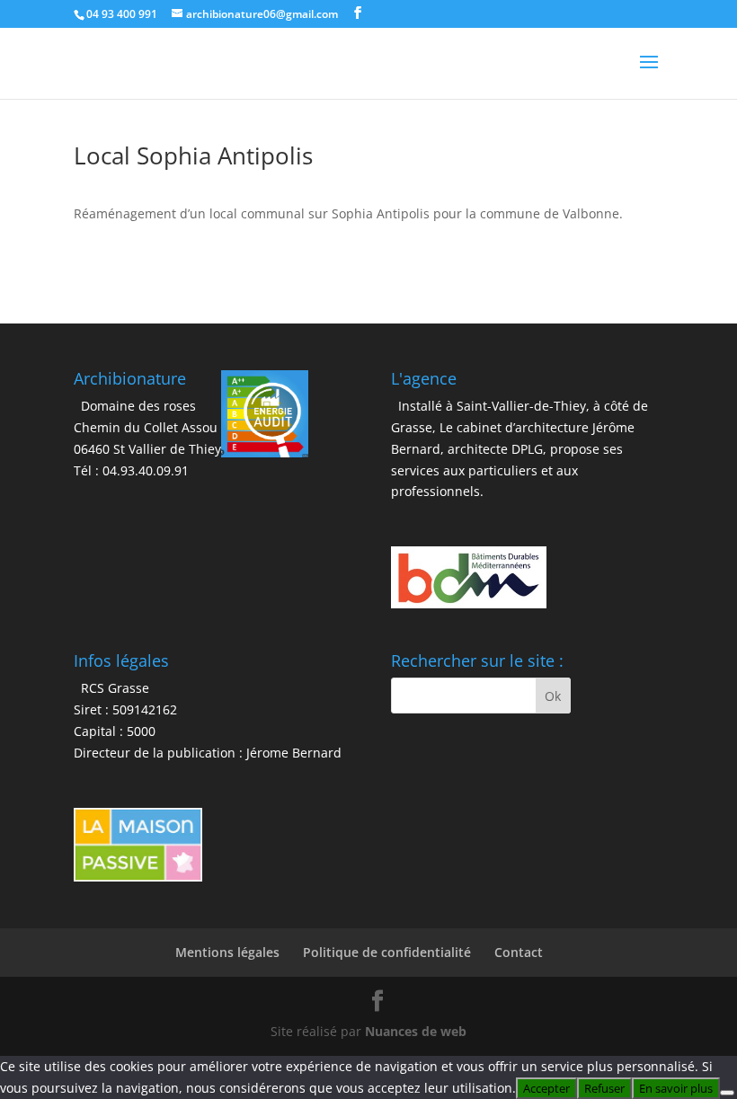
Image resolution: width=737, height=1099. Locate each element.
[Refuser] (727, 1092)
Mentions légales (227, 952)
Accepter (546, 1088)
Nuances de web (415, 1031)
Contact (518, 952)
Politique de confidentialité (387, 952)
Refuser (604, 1088)
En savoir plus (676, 1088)
